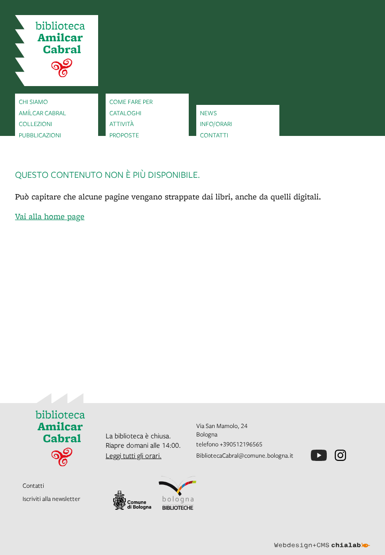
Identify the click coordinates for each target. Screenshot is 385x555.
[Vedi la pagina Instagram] (340, 455)
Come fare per (131, 101)
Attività (121, 123)
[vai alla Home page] (56, 50)
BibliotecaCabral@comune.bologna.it (244, 455)
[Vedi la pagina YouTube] (319, 455)
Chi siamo (33, 101)
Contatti (214, 135)
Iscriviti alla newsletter (51, 498)
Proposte (124, 135)
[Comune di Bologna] (132, 500)
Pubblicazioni (40, 135)
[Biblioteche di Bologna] (178, 493)
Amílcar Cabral (42, 113)
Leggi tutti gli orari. (134, 455)
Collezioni (35, 123)
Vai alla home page (50, 216)
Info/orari (216, 123)
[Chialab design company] (322, 538)
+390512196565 (241, 444)
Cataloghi (125, 113)
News (208, 113)
